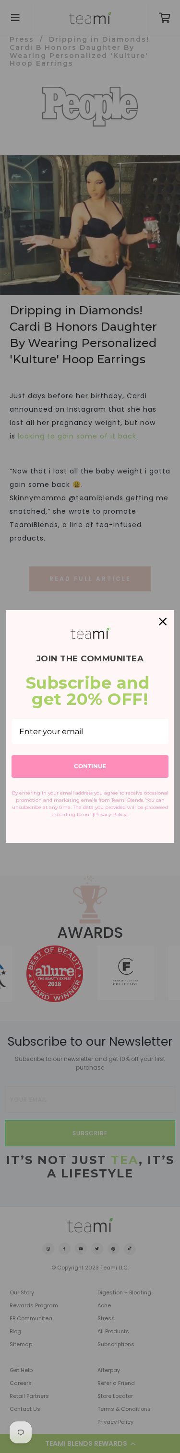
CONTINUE (90, 766)
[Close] (162, 621)
